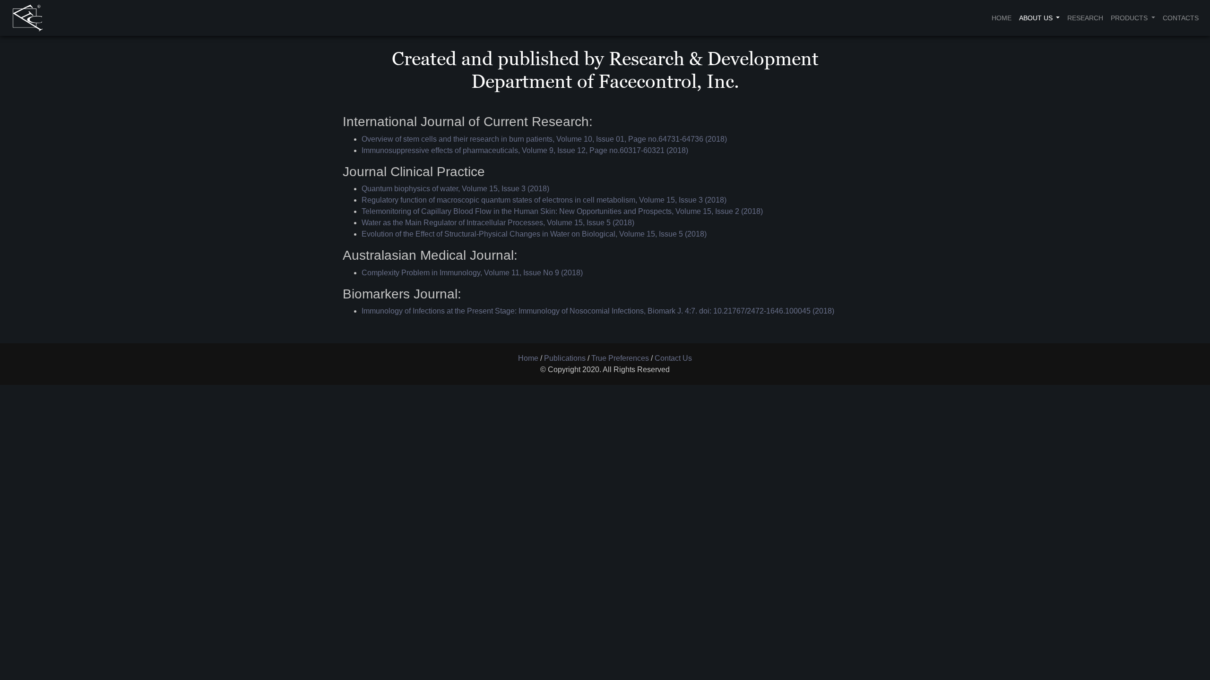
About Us (1036, 18)
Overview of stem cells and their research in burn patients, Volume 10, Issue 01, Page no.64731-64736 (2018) (544, 139)
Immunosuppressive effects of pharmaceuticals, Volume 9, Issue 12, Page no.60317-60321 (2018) (525, 150)
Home (1001, 18)
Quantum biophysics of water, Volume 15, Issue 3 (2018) (455, 189)
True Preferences (620, 358)
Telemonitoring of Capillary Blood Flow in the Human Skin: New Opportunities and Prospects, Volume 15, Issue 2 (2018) (562, 211)
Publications (565, 358)
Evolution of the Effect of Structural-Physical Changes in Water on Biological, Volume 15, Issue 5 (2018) (534, 234)
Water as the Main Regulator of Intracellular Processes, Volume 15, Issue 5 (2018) (498, 223)
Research (1085, 18)
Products (1130, 18)
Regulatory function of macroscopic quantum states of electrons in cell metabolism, (500, 200)
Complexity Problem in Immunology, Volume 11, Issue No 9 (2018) (472, 273)
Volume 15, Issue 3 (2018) (682, 200)
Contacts (1181, 18)
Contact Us (673, 358)
